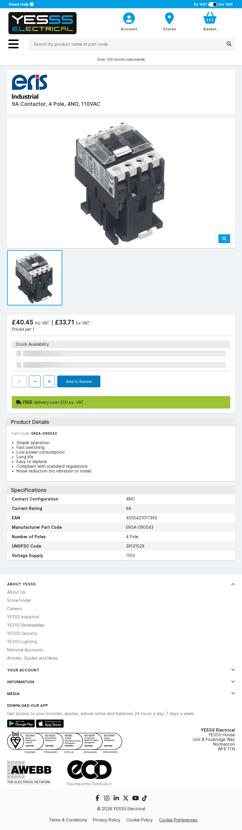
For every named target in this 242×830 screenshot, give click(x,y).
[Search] (229, 44)
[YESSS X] (126, 798)
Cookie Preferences (178, 819)
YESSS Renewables (26, 625)
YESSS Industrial (23, 617)
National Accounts (25, 650)
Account (129, 29)
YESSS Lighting (22, 641)
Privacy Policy (106, 820)
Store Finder (19, 600)
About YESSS (21, 584)
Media (13, 693)
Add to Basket (79, 381)
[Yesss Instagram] (107, 798)
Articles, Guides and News (32, 658)
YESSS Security (22, 633)
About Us (16, 592)
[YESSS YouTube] (135, 798)
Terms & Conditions (68, 820)
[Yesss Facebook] (98, 798)
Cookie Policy (139, 820)
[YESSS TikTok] (144, 798)
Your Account (23, 670)
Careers (14, 608)
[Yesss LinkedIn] (117, 798)
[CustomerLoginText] (129, 17)
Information (20, 681)
